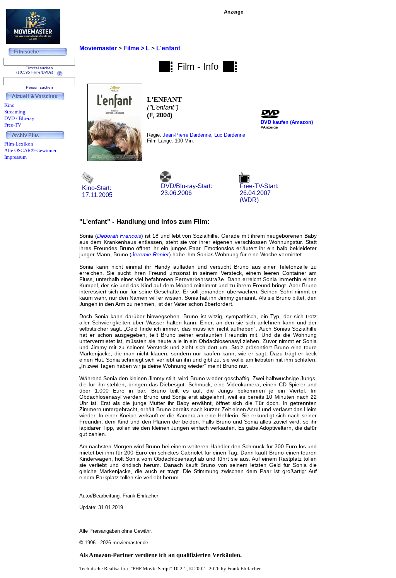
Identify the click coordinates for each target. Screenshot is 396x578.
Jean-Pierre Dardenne (187, 135)
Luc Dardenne (229, 135)
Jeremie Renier (150, 254)
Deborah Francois (119, 236)
